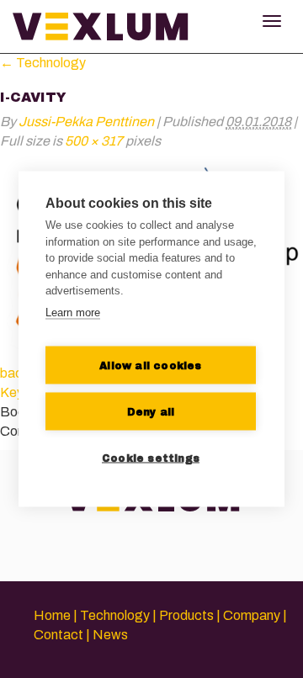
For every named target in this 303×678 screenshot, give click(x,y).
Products (186, 615)
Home (52, 615)
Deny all (151, 411)
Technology (43, 63)
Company (251, 615)
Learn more (72, 311)
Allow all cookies (150, 365)
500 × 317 (94, 141)
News (110, 635)
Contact (58, 635)
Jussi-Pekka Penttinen (86, 121)
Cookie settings (150, 457)
